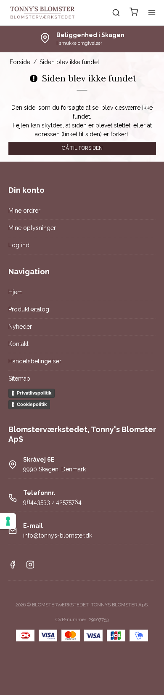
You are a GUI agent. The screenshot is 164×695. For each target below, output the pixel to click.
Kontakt (18, 344)
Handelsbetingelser (34, 361)
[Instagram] (30, 566)
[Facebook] (12, 566)
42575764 (69, 502)
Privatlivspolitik (34, 393)
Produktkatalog (28, 309)
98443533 (36, 502)
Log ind (18, 245)
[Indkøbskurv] (134, 13)
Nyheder (20, 326)
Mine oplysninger (32, 227)
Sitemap (19, 378)
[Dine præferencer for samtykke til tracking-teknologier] (8, 521)
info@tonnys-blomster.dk (57, 535)
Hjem (15, 292)
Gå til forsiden (82, 148)
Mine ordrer (24, 210)
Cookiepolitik (32, 404)
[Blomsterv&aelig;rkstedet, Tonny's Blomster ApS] (42, 12)
